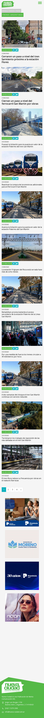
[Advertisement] (22, 647)
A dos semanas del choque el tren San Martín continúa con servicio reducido (21, 395)
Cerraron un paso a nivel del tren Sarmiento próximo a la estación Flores (20, 59)
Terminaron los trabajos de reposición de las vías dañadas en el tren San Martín (21, 439)
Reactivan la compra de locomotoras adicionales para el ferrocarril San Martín (22, 185)
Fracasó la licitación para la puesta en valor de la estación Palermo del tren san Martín (22, 145)
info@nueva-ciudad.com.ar (14, 712)
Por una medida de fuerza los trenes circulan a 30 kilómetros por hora (21, 355)
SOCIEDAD (5, 142)
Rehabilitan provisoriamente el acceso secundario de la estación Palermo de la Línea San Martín (21, 314)
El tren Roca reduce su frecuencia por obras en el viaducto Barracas (21, 479)
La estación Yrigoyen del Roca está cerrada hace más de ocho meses (22, 270)
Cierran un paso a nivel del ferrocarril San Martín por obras (20, 102)
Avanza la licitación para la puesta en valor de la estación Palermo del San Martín (22, 228)
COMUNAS (5, 54)
